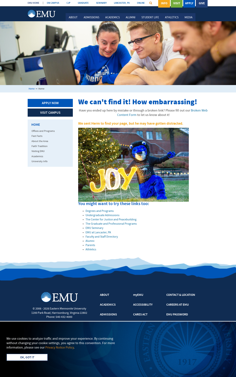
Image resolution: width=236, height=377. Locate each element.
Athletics (171, 17)
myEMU (138, 295)
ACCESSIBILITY (142, 305)
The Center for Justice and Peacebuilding (111, 219)
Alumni (130, 17)
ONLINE (141, 3)
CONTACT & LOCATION (180, 295)
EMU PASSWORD (177, 314)
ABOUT (104, 295)
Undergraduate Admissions (102, 215)
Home (31, 89)
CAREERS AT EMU (177, 305)
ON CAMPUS (53, 3)
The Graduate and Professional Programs (111, 223)
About (73, 17)
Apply (189, 3)
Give (202, 3)
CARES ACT (140, 314)
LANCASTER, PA (122, 3)
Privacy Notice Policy (59, 347)
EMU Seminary (94, 228)
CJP (68, 3)
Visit (176, 3)
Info (164, 3)
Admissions (91, 17)
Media (188, 17)
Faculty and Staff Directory (102, 236)
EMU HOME (33, 3)
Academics (112, 17)
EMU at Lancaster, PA (98, 232)
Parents (90, 245)
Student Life (150, 17)
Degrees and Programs (100, 211)
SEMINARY (101, 3)
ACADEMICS (108, 305)
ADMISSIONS (108, 314)
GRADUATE (83, 3)
